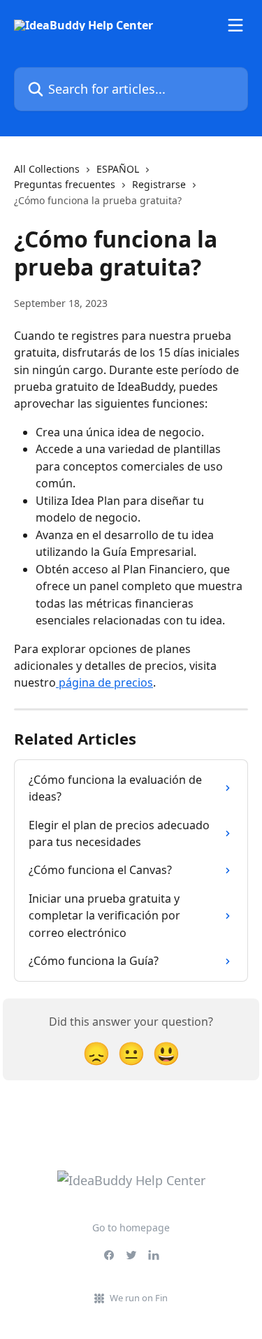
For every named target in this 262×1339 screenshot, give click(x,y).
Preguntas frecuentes (64, 184)
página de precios (104, 682)
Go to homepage (131, 1227)
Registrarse (159, 184)
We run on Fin (139, 1297)
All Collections (47, 169)
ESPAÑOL (117, 169)
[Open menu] (235, 25)
